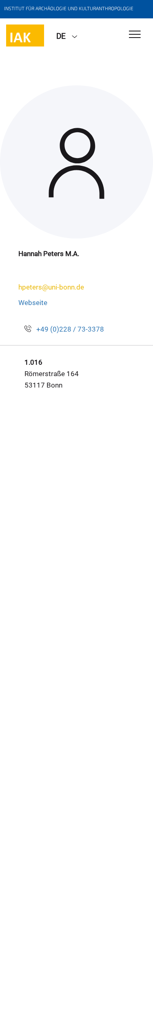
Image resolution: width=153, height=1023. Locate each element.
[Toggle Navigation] (135, 35)
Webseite (32, 303)
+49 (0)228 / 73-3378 (70, 329)
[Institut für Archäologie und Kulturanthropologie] (25, 36)
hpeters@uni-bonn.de (51, 287)
